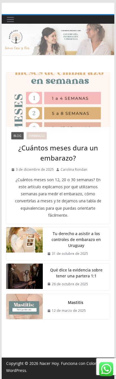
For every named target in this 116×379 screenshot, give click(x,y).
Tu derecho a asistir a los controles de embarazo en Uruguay (76, 239)
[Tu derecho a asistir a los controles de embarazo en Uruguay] (24, 243)
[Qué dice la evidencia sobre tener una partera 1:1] (24, 277)
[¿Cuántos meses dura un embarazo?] (58, 100)
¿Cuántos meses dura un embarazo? (58, 153)
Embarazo (36, 136)
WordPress (16, 370)
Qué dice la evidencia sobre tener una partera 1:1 (76, 273)
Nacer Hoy (49, 363)
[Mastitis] (24, 306)
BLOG (17, 136)
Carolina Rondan (74, 169)
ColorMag (95, 363)
